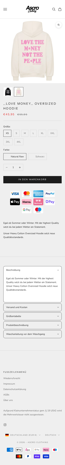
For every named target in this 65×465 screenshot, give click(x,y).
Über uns (8, 400)
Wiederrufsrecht (11, 378)
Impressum (9, 383)
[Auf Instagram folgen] (5, 424)
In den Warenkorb (32, 179)
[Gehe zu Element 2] (18, 91)
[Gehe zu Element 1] (8, 91)
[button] (32, 270)
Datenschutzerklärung (14, 389)
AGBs (6, 394)
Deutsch (50, 435)
